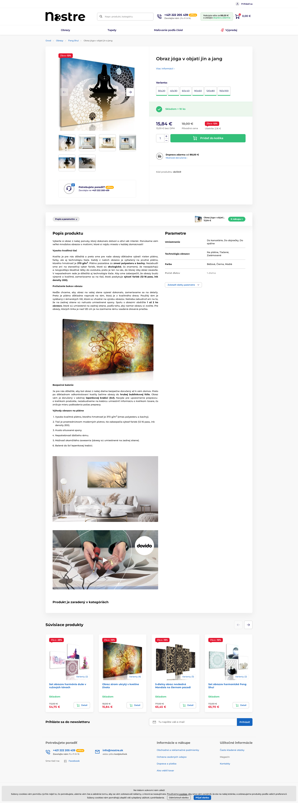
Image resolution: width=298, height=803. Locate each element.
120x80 (210, 90)
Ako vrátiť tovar (165, 770)
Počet (160, 138)
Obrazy (59, 40)
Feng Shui (73, 40)
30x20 (161, 90)
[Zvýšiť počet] (166, 136)
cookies (183, 794)
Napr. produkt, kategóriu (119, 16)
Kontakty (225, 763)
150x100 (224, 90)
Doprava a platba (166, 763)
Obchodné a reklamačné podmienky (178, 750)
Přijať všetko (202, 797)
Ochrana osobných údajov (172, 756)
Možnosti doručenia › (176, 157)
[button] (130, 92)
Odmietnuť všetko (179, 797)
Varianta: (161, 82)
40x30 (173, 90)
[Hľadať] (101, 16)
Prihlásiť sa (246, 4)
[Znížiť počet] (166, 140)
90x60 (198, 90)
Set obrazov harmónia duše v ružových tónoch (67, 686)
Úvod (48, 40)
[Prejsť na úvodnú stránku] (65, 16)
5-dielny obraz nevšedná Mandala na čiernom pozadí (173, 686)
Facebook (74, 760)
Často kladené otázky (232, 750)
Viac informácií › (165, 68)
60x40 (186, 90)
